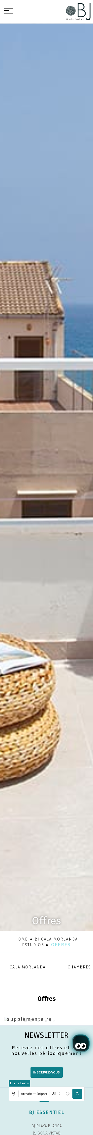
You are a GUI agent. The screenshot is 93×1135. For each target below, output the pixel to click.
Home (21, 939)
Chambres (79, 967)
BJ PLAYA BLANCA (46, 1126)
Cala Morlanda (28, 967)
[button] (77, 1094)
